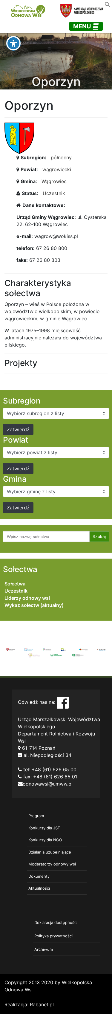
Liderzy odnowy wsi (27, 598)
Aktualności (39, 888)
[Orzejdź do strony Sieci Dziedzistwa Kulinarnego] (28, 649)
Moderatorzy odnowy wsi (52, 864)
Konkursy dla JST (44, 828)
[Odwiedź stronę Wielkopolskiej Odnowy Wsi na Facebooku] (63, 702)
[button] (108, 4)
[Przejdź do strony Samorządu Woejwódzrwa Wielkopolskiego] (10, 649)
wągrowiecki (56, 169)
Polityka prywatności (53, 935)
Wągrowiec (54, 181)
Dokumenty (39, 876)
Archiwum (43, 949)
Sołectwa (14, 584)
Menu (83, 26)
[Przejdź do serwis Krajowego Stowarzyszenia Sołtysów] (77, 655)
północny (61, 157)
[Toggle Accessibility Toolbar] (13, 43)
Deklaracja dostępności (55, 922)
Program (36, 815)
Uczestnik (54, 193)
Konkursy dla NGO (45, 839)
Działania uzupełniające (49, 852)
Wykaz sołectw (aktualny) (34, 605)
